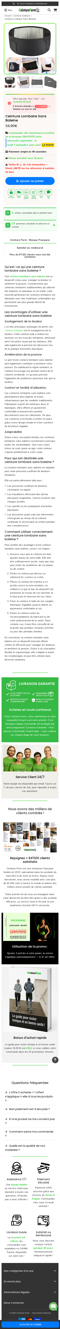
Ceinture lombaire (22, 16)
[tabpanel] (10, 82)
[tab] (30, 1096)
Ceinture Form (23, 1313)
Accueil (8, 16)
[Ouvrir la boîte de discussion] (53, 1306)
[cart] (55, 10)
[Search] (49, 10)
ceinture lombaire (14, 330)
